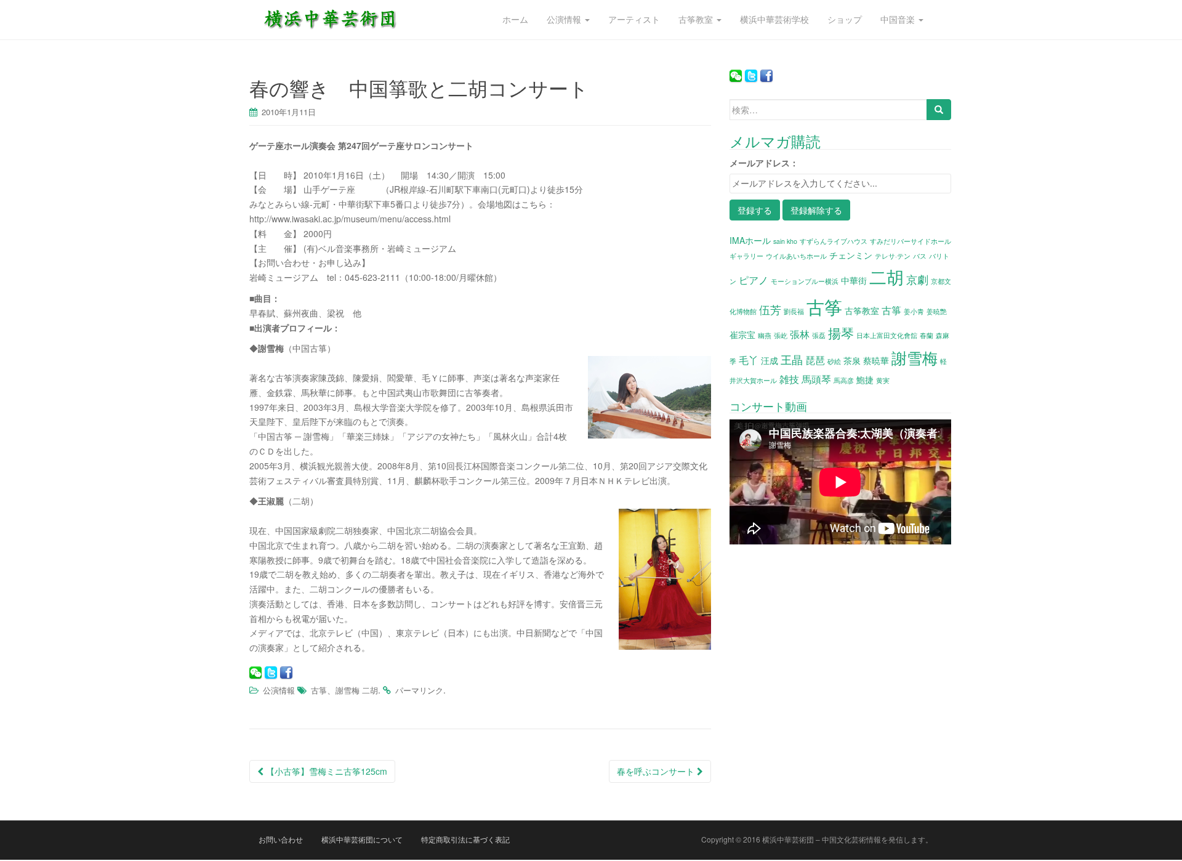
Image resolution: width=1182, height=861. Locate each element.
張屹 (780, 335)
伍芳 (770, 309)
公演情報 (279, 690)
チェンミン (850, 255)
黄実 (883, 380)
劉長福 (794, 311)
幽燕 (764, 335)
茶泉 (852, 360)
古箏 (319, 690)
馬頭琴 (816, 378)
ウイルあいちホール (796, 256)
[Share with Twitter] (271, 672)
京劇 (917, 279)
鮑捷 (865, 379)
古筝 (824, 306)
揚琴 (841, 332)
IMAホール (750, 240)
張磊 (819, 335)
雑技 (789, 378)
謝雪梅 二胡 (357, 690)
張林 (800, 333)
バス (920, 256)
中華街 (854, 280)
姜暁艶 (937, 311)
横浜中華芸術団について (362, 839)
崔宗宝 (742, 334)
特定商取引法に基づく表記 (465, 839)
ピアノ (753, 279)
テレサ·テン (893, 256)
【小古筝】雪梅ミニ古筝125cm (325, 771)
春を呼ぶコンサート (657, 771)
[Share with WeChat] (255, 672)
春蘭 (926, 335)
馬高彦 (844, 380)
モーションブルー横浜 (804, 281)
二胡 (886, 276)
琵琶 (815, 359)
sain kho (785, 241)
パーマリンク (419, 690)
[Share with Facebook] (286, 672)
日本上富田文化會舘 (886, 335)
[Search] (939, 109)
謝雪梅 (914, 357)
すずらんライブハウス (833, 241)
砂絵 (834, 361)
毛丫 (748, 359)
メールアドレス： (764, 162)
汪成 (769, 360)
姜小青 (914, 311)
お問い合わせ (281, 839)
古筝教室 (862, 310)
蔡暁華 (876, 360)
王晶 (792, 359)
